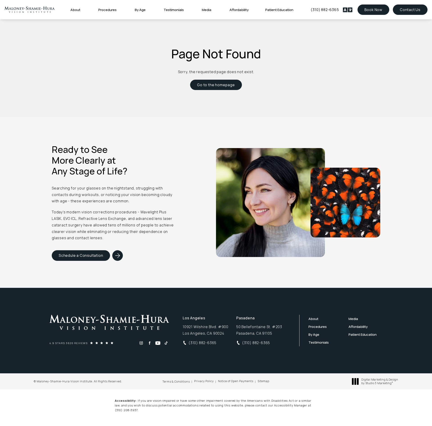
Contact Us (410, 9)
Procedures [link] (107, 9)
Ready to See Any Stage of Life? (89, 160)
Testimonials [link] (174, 9)
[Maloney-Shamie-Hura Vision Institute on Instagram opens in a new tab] (141, 343)
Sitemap (263, 381)
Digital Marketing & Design (379, 381)
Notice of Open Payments (235, 381)
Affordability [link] (239, 9)
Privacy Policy (204, 381)
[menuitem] (76, 9)
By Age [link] (140, 9)
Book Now (376, 9)
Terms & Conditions (176, 381)
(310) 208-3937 (126, 410)
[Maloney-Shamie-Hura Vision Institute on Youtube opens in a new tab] (158, 343)
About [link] (75, 9)
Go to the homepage (216, 84)
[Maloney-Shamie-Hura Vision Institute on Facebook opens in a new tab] (149, 343)
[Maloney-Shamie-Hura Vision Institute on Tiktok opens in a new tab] (166, 343)
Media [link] (206, 9)
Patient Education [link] (279, 9)
